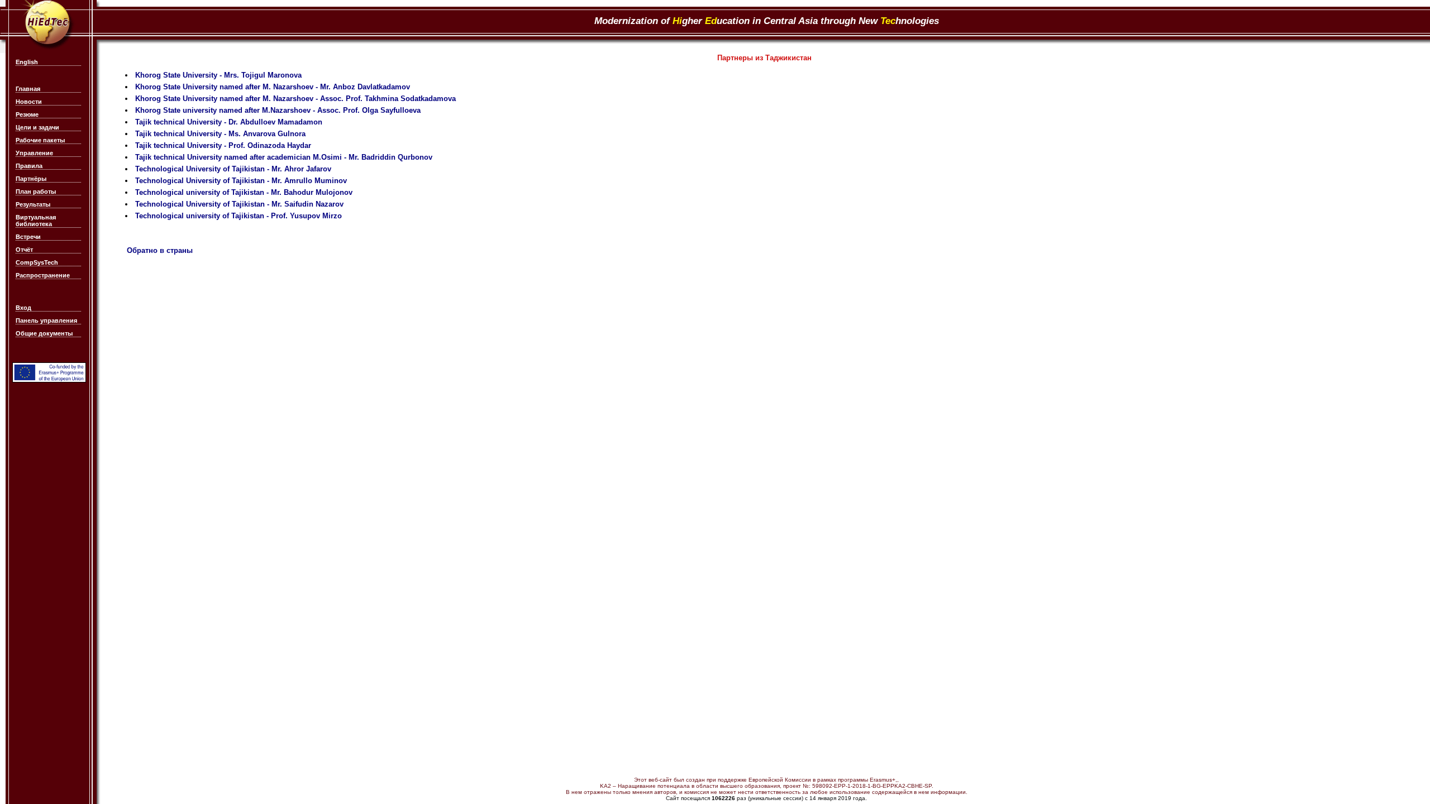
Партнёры (31, 178)
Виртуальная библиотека (36, 220)
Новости (29, 101)
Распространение (43, 275)
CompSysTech (37, 262)
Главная (28, 88)
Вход (23, 307)
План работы (36, 191)
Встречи (28, 236)
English (27, 62)
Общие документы (44, 333)
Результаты (33, 204)
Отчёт (24, 249)
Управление (34, 153)
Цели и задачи (37, 127)
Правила (29, 165)
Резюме (27, 114)
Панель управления (46, 320)
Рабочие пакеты (40, 140)
